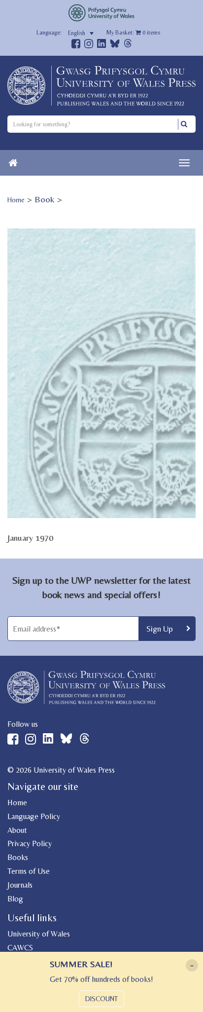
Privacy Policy (29, 843)
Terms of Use (28, 871)
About (17, 830)
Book (44, 199)
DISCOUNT (101, 999)
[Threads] (128, 44)
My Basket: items (133, 32)
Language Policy (33, 816)
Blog (15, 898)
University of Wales (38, 933)
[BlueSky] (115, 46)
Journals (20, 885)
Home (16, 200)
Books (17, 857)
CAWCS (20, 947)
